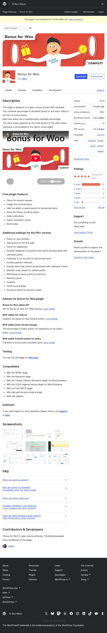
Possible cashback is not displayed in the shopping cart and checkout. (20, 507)
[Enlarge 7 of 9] (19, 457)
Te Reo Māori (15, 613)
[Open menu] (103, 4)
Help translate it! (76, 19)
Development (55, 90)
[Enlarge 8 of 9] (42, 457)
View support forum (83, 232)
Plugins (32, 575)
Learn (57, 565)
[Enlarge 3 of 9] (65, 432)
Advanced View (81, 159)
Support (100, 90)
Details (8, 90)
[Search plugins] (30, 28)
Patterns (33, 579)
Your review (79, 207)
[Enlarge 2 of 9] (42, 432)
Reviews (22, 90)
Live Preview (97, 76)
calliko (24, 78)
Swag (85, 579)
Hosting (6, 575)
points (93, 146)
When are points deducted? (16, 498)
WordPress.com (11, 588)
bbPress (8, 597)
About (5, 565)
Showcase (34, 565)
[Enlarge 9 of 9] (65, 457)
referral (100, 146)
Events (84, 570)
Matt (6, 592)
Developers (60, 575)
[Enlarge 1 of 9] (19, 432)
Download (81, 76)
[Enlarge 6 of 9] (65, 444)
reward (100, 151)
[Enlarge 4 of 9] (19, 444)
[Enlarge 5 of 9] (42, 444)
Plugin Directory (9, 12)
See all (101, 207)
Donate (86, 575)
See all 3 (100, 135)
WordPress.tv (62, 579)
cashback (92, 141)
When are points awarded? (15, 480)
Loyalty (100, 141)
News (5, 570)
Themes (32, 570)
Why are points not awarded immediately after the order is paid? (20, 488)
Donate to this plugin (84, 257)
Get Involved (87, 565)
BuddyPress (10, 602)
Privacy (6, 579)
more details (49, 309)
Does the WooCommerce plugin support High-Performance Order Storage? (22, 516)
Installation (37, 90)
